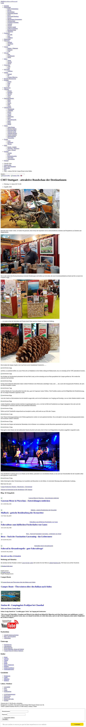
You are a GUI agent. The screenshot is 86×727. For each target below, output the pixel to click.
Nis (8, 75)
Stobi (8, 104)
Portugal (6, 160)
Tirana (9, 95)
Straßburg (10, 37)
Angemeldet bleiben (9, 717)
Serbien (6, 72)
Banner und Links (9, 699)
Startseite (6, 5)
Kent (8, 154)
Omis (8, 83)
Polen (5, 145)
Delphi (9, 124)
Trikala (9, 115)
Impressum (7, 697)
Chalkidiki (10, 110)
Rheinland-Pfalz (11, 30)
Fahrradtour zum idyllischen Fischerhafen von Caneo (24, 525)
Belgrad (9, 74)
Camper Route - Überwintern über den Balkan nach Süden (26, 587)
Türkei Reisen (11, 127)
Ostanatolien (10, 138)
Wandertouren (8, 644)
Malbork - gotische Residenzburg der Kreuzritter (22, 513)
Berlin (9, 15)
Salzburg (9, 42)
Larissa (9, 113)
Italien (5, 59)
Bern (8, 54)
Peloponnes (10, 116)
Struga (9, 106)
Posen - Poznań (11, 150)
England (6, 151)
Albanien (6, 89)
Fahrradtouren (8, 646)
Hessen (9, 18)
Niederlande (7, 39)
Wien (8, 45)
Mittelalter (6, 679)
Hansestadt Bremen (12, 13)
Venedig (9, 62)
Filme (5, 661)
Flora (5, 688)
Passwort (4, 714)
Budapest (9, 50)
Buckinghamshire (12, 156)
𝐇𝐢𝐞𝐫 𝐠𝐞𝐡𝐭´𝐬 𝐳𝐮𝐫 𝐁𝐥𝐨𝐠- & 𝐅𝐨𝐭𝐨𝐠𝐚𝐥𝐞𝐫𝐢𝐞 (11, 556)
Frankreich (7, 33)
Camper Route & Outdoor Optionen (13, 650)
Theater (6, 660)
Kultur (5, 657)
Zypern (6, 139)
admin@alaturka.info (54, 563)
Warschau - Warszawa (13, 148)
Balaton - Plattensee (12, 48)
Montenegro (7, 87)
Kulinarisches (7, 691)
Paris (8, 36)
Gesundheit (7, 687)
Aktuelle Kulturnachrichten (11, 635)
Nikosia (9, 144)
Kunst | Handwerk (9, 665)
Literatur (6, 658)
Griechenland (7, 107)
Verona (9, 63)
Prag (8, 68)
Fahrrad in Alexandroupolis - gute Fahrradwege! (22, 548)
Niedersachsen (11, 21)
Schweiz (6, 53)
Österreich (6, 40)
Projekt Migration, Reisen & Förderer (14, 649)
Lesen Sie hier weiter (27, 563)
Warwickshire (11, 159)
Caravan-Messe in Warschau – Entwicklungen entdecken (25, 501)
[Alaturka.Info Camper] (10, 628)
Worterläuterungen (9, 669)
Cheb (8, 66)
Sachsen (9, 25)
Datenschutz (7, 696)
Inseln (9, 121)
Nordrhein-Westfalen (12, 22)
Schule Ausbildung (9, 668)
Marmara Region (11, 128)
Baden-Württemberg (12, 9)
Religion (6, 666)
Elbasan (9, 91)
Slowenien (7, 69)
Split (8, 84)
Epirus (9, 122)
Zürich (9, 57)
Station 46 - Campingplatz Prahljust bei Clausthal (22, 605)
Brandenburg (10, 12)
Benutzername (6, 711)
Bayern (9, 10)
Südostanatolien (11, 136)
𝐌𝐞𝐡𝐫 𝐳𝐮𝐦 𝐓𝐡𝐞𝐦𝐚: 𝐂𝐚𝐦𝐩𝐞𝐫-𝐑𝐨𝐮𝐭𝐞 (10, 608)
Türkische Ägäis (11, 132)
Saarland (9, 24)
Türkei (6, 125)
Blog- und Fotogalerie (10, 636)
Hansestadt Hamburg (13, 16)
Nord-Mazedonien (9, 98)
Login (2, 3)
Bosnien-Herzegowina (10, 78)
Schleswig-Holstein (12, 28)
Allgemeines (7, 638)
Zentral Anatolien (12, 135)
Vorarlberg (10, 43)
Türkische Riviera (12, 133)
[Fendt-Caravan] (5, 572)
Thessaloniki (10, 109)
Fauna (5, 690)
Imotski (9, 81)
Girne (8, 141)
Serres (9, 118)
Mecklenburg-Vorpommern (14, 19)
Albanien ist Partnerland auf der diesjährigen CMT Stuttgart (16, 489)
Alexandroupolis (11, 119)
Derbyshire (10, 157)
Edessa (9, 112)
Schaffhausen (11, 56)
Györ (8, 51)
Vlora (8, 97)
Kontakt (6, 700)
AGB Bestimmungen (9, 694)
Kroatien (6, 80)
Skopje (9, 103)
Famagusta (10, 142)
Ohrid (8, 101)
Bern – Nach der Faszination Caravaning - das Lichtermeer (26, 536)
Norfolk (9, 153)
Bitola (9, 100)
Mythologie (7, 676)
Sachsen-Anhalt (11, 27)
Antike (6, 677)
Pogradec (9, 92)
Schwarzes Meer (11, 130)
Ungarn (6, 46)
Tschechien (7, 65)
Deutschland (7, 7)
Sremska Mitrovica (12, 77)
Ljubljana (9, 71)
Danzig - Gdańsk (11, 147)
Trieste (9, 60)
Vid (8, 86)
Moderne (6, 680)
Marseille (9, 34)
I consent (77, 724)
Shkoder (9, 94)
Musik (5, 663)
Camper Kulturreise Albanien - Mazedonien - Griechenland (16, 486)
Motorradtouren (8, 647)
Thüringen (10, 31)
